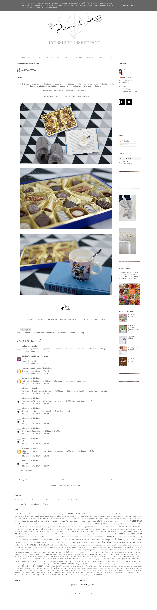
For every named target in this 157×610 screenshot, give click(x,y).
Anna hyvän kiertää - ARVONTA (132, 360)
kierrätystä (24, 537)
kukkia (111, 536)
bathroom (18, 518)
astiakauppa (84, 516)
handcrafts (86, 529)
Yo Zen (81, 575)
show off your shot (88, 561)
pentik (22, 554)
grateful (53, 529)
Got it (133, 5)
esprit (49, 527)
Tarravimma (128, 566)
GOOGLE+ (102, 320)
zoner (105, 575)
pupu (75, 556)
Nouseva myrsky (116, 550)
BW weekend (32, 521)
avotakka (114, 516)
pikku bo (18, 556)
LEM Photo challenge (101, 540)
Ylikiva (75, 575)
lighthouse (133, 540)
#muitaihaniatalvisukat (41, 514)
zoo (109, 575)
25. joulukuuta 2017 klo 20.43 (35, 404)
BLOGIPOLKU (83, 320)
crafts (43, 524)
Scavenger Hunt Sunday (127, 559)
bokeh (106, 518)
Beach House (27, 518)
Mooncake (67, 547)
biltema (67, 518)
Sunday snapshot (112, 564)
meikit (134, 545)
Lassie (29, 540)
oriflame (90, 552)
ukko (128, 570)
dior (110, 524)
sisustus (131, 561)
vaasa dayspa (26, 572)
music (80, 547)
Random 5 (102, 556)
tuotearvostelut (81, 570)
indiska (114, 531)
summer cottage (97, 564)
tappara (107, 566)
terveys (27, 568)
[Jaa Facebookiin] (27, 330)
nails (28, 550)
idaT (87, 531)
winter (20, 575)
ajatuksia (117, 514)
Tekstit (125, 141)
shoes (40, 561)
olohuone (52, 552)
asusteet (93, 516)
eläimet (18, 527)
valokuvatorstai (54, 572)
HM (127, 529)
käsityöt (137, 537)
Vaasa (17, 572)
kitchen (42, 537)
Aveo (108, 516)
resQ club (18, 559)
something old (46, 564)
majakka (23, 545)
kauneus (111, 534)
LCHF (65, 540)
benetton (58, 518)
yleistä (68, 575)
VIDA (85, 572)
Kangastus (82, 534)
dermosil (83, 524)
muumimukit (51, 333)
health (109, 529)
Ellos (140, 524)
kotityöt (87, 537)
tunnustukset (67, 570)
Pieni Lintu (27, 398)
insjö (120, 531)
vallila (43, 572)
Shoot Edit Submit (51, 561)
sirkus (121, 561)
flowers (122, 526)
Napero (38, 550)
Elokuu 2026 (124, 269)
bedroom (44, 518)
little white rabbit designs (56, 543)
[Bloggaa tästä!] (23, 330)
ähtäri (112, 575)
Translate (127, 163)
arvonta (65, 516)
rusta (78, 559)
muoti (74, 547)
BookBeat (113, 518)
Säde (64, 566)
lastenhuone (37, 540)
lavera (61, 540)
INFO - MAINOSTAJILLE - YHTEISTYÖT (46, 58)
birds (81, 518)
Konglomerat (66, 537)
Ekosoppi (134, 524)
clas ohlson (91, 521)
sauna (112, 559)
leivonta (86, 540)
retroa (24, 559)
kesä (133, 534)
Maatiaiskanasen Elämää (32, 368)
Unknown (25, 448)
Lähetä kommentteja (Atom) (69, 485)
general (39, 529)
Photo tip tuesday (44, 554)
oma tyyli (75, 552)
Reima (133, 556)
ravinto (108, 556)
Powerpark (63, 556)
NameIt (33, 550)
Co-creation (110, 521)
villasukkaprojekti (104, 572)
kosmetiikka (77, 537)
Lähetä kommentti (27, 470)
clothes (101, 521)
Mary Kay (91, 545)
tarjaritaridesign (117, 566)
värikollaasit (119, 572)
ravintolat (117, 556)
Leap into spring (74, 540)
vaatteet (35, 572)
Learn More (123, 5)
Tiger (136, 568)
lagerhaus (18, 540)
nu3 (131, 550)
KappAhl (89, 534)
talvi (89, 566)
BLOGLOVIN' (93, 320)
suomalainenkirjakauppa (127, 564)
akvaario (127, 514)
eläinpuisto (26, 527)
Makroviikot (33, 545)
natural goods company (48, 550)
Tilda (140, 568)
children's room (66, 521)
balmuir (139, 516)
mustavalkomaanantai (115, 547)
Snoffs (38, 564)
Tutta (90, 570)
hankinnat (97, 529)
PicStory (67, 554)
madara (139, 543)
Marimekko (73, 545)
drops (118, 524)
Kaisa (24, 346)
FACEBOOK (67, 58)
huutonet (42, 531)
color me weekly (122, 521)
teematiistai (137, 566)
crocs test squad (59, 524)
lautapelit (53, 540)
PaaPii (113, 552)
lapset (24, 540)
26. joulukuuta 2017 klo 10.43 (35, 456)
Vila (94, 572)
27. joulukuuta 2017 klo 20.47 (35, 466)
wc (15, 575)
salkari (106, 559)
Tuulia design (97, 570)
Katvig (105, 534)
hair (78, 529)
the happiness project (59, 568)
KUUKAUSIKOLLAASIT (105, 58)
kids (16, 537)
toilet (25, 570)
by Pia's (41, 521)
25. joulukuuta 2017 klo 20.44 (35, 414)
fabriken (62, 527)
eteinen (55, 527)
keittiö (119, 534)
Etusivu (65, 480)
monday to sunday (43, 547)
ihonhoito (94, 531)
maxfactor (107, 545)
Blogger (94, 594)
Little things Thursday (33, 543)
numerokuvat (137, 550)
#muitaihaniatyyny (58, 514)
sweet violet (50, 566)
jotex (51, 534)
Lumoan (98, 543)
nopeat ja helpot (90, 550)
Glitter (46, 529)
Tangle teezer (98, 566)
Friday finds (20, 529)
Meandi (114, 545)
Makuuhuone (47, 545)
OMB (81, 552)
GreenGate (60, 529)
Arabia (58, 516)
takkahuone (81, 566)
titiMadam (18, 570)
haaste (68, 529)
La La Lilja (27, 378)
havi (104, 529)
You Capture (98, 575)
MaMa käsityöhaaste (61, 545)
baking (132, 516)
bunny (140, 518)
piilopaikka (138, 554)
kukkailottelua (99, 537)
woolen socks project (33, 575)
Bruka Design (132, 518)
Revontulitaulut (41, 559)
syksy (58, 566)
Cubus (68, 524)
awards (120, 516)
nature (61, 549)
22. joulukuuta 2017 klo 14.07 (35, 394)
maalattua (117, 543)
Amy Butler (18, 516)
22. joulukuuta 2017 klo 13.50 (35, 384)
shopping (80, 333)
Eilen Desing (125, 524)
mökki (17, 550)
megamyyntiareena (124, 545)
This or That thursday (113, 568)
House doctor (133, 529)
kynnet (129, 537)
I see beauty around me (133, 348)
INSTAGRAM (90, 58)
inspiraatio (128, 531)
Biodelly (74, 518)
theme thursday (98, 568)
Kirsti (25, 388)
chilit (76, 521)
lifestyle (28, 333)
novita (125, 550)
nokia (80, 550)
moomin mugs (39, 333)
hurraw (35, 531)
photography (58, 554)
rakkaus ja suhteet (90, 556)
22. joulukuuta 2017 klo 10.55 (35, 364)
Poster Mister (42, 556)
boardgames (100, 518)
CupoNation (75, 524)
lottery (84, 543)
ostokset (71, 333)
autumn (101, 516)
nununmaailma (19, 552)
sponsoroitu (60, 564)
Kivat (49, 537)
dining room (101, 524)
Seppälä (17, 561)
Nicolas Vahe (72, 550)
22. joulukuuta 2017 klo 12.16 (35, 374)
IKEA (108, 531)
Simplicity (114, 561)
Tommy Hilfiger (33, 570)
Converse (28, 524)
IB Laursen (81, 531)
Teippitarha (19, 568)
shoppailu (63, 561)
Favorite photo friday (87, 527)
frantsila (138, 527)
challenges (51, 521)
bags (126, 516)
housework (28, 531)
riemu (50, 559)
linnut (18, 543)
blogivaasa (90, 518)
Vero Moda (75, 572)
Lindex (139, 540)
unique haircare (136, 570)
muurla (140, 547)
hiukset (122, 529)
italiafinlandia (29, 356)
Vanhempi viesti (106, 480)
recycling (127, 556)
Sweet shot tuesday (32, 566)
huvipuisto (50, 531)
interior (21, 533)
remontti (139, 556)
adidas (105, 514)
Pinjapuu (26, 556)
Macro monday (129, 543)
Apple (52, 516)
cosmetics (35, 524)
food (131, 527)
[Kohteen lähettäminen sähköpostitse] (21, 330)
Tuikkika (58, 570)
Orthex (97, 552)
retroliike (30, 559)
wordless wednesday (52, 575)
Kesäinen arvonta (132, 315)
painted (130, 552)
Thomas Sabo (128, 568)
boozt (124, 518)
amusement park (136, 514)
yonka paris (88, 575)
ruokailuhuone (67, 559)
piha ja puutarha (124, 554)
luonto (106, 542)
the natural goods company (82, 568)
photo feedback (30, 554)
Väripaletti (131, 572)
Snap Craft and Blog (28, 564)
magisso (17, 545)
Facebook (70, 527)
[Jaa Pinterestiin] (30, 330)
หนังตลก (26, 453)
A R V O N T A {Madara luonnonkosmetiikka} (133, 328)
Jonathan (46, 534)
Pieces (72, 554)
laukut (45, 540)
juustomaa (71, 534)
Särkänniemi (71, 566)
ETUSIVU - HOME (24, 58)
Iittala (102, 531)
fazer (99, 527)
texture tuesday (39, 568)
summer (86, 564)
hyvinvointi (60, 531)
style (78, 564)
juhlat (56, 534)
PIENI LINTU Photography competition (91, 554)
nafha (22, 550)
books (119, 518)
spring (71, 564)
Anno (47, 516)
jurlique (63, 534)
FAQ (75, 527)
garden (30, 529)
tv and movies (108, 570)
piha (111, 554)
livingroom (74, 543)
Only (84, 552)
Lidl (112, 540)
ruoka (56, 559)
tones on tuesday (46, 570)
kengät (127, 534)
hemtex (116, 529)
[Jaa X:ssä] (25, 330)
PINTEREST (78, 58)
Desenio (91, 524)
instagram (138, 531)
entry (44, 527)
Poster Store (53, 556)
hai (75, 529)
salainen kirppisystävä (95, 559)
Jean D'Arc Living (37, 534)
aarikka (88, 514)
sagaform (84, 559)
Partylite (138, 552)
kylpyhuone (122, 537)
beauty (36, 518)
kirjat (33, 537)
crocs (49, 524)
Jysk (76, 534)
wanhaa (139, 572)
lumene (91, 543)
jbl (29, 534)
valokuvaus (66, 572)
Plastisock (33, 556)
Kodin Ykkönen (56, 537)
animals (26, 516)
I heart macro (70, 531)
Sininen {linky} (131, 337)
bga (63, 518)
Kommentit (126, 145)
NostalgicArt (104, 550)
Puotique (70, 556)
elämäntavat (36, 527)
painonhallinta (122, 552)
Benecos (52, 518)
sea (141, 559)
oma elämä (61, 333)
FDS (103, 527)
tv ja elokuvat (120, 570)
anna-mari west (37, 516)
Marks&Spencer (82, 545)
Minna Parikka (32, 547)
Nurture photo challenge (36, 552)
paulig (17, 554)
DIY (114, 524)
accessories (97, 514)
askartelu (74, 516)
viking (89, 572)
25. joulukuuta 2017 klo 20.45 (35, 444)
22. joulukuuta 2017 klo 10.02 (35, 352)
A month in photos (75, 514)
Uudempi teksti (25, 480)
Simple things (104, 561)
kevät (139, 534)
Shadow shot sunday (29, 561)
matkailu (99, 545)
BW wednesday (20, 521)
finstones (108, 527)
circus (83, 521)
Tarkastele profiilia (128, 92)
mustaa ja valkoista (99, 547)
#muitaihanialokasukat (23, 514)
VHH (81, 572)
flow (114, 527)
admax (109, 514)
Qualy (80, 556)
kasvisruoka (97, 534)
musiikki (87, 547)
